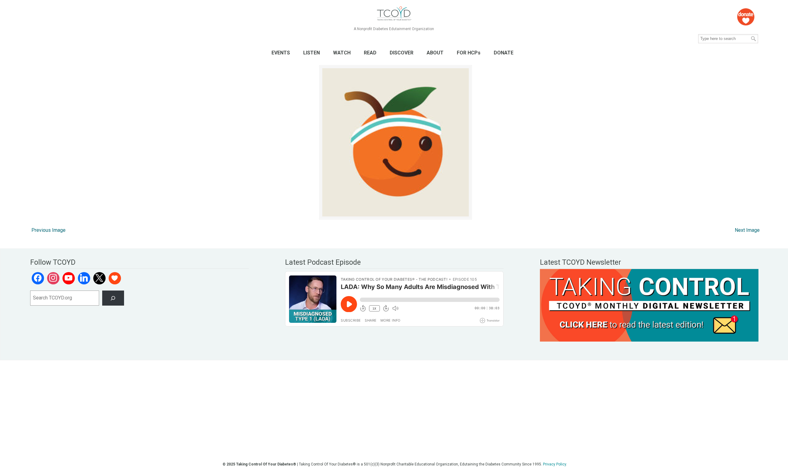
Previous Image (48, 230)
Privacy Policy (554, 464)
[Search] (113, 298)
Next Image (747, 230)
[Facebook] (38, 278)
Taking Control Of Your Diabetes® (394, 14)
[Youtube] (68, 278)
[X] (99, 278)
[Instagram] (53, 278)
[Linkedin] (84, 278)
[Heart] (115, 278)
